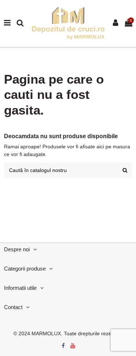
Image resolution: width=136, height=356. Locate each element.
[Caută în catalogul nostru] (125, 170)
